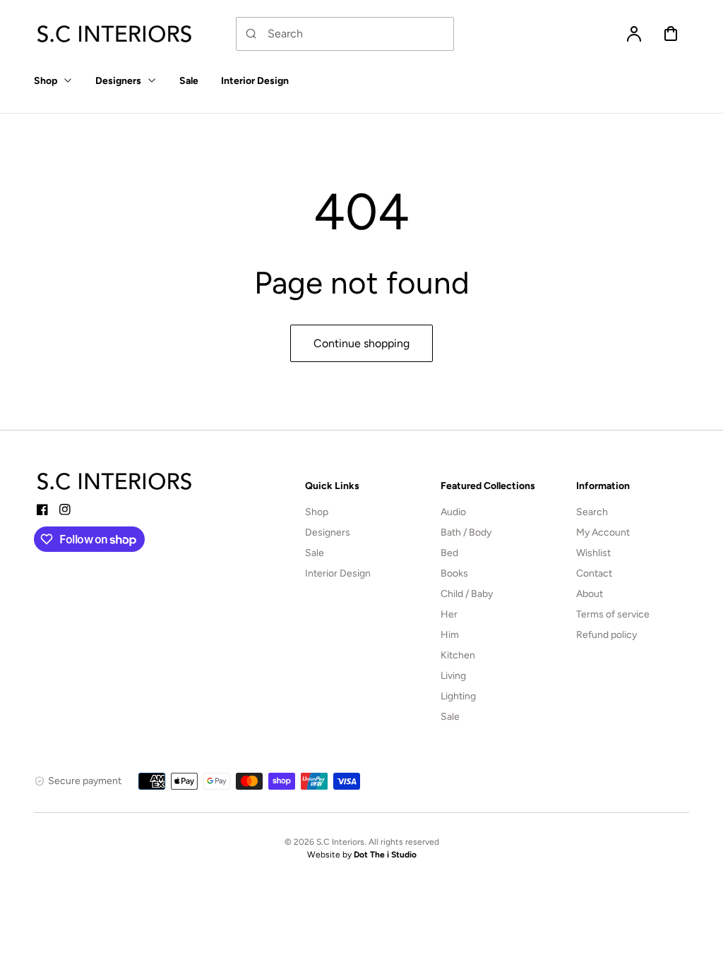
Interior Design (338, 573)
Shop (316, 512)
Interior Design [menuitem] (255, 81)
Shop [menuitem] (45, 81)
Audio (453, 512)
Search (592, 512)
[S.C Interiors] (115, 481)
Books (454, 573)
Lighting (458, 696)
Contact (594, 573)
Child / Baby (467, 594)
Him (450, 635)
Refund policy (606, 635)
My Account (603, 532)
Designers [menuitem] (118, 81)
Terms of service (613, 614)
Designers (327, 532)
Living (453, 676)
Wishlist (593, 553)
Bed (449, 553)
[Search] (251, 33)
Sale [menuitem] (188, 81)
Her (449, 614)
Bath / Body (466, 532)
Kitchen (458, 655)
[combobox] (345, 34)
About (589, 594)
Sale (314, 553)
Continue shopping (361, 343)
